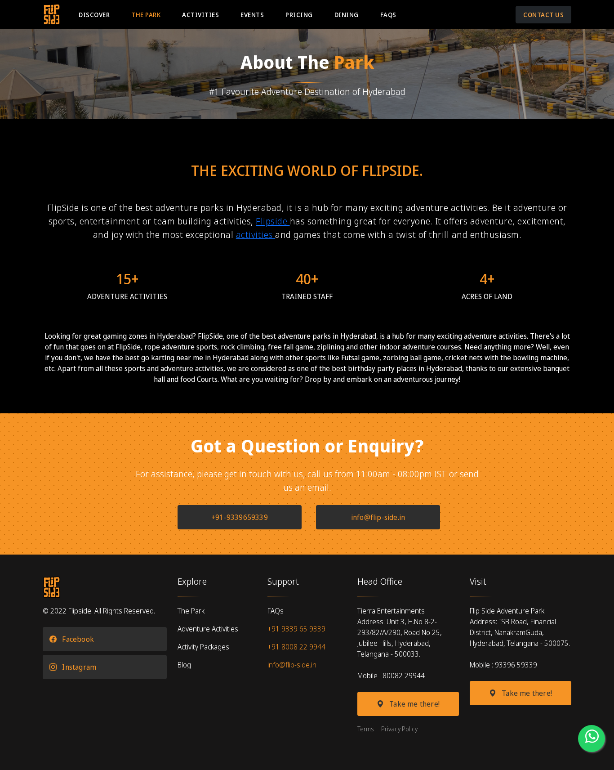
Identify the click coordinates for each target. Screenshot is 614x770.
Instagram (78, 667)
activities (256, 234)
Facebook (77, 639)
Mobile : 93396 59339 (503, 665)
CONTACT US (543, 14)
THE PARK (145, 14)
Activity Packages (203, 647)
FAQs (275, 611)
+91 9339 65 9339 (296, 629)
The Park (191, 611)
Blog (184, 665)
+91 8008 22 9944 (296, 647)
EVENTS (252, 14)
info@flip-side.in (378, 517)
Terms (365, 729)
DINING (346, 14)
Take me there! (413, 704)
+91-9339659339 (239, 517)
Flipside (273, 221)
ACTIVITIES (200, 14)
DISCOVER (94, 14)
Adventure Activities (208, 629)
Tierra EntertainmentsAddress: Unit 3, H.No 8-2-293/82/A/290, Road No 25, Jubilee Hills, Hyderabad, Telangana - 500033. (399, 632)
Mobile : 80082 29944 (391, 675)
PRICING (299, 14)
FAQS (388, 14)
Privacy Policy (399, 729)
